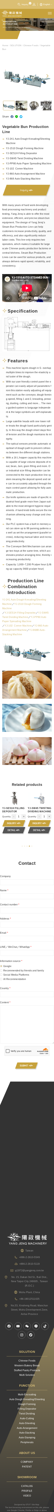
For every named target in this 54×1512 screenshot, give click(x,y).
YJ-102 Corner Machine (19, 168)
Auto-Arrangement (27, 1428)
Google (7, 966)
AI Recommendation (14, 979)
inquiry (26, 190)
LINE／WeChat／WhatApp (16, 947)
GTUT (28, 1505)
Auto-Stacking (27, 1432)
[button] (47, 77)
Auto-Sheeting (27, 1423)
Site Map (35, 1505)
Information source (11, 961)
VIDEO (27, 1495)
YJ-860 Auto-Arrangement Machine (25, 173)
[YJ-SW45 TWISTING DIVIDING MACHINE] (40, 798)
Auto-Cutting (27, 1418)
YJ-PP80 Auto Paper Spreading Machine (28, 163)
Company (5, 876)
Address (5, 918)
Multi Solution (27, 1375)
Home (5, 45)
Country (5, 988)
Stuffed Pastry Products (27, 1370)
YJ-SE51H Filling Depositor (21, 153)
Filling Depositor (27, 1409)
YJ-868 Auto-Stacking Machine (23, 178)
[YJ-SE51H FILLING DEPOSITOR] (14, 798)
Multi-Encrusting (27, 1394)
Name (4, 890)
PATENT (27, 1466)
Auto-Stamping (27, 1437)
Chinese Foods (31, 45)
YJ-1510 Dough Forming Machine (25, 148)
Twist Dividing (27, 1413)
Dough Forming (27, 1404)
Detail (13, 831)
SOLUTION (15, 45)
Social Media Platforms (16, 974)
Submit (26, 1066)
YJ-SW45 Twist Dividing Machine (24, 158)
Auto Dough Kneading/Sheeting (27, 1399)
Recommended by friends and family (23, 970)
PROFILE (27, 1491)
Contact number (9, 904)
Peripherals (27, 1442)
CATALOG (27, 1486)
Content (5, 1002)
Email (4, 933)
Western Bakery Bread (26, 1365)
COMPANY (27, 1462)
